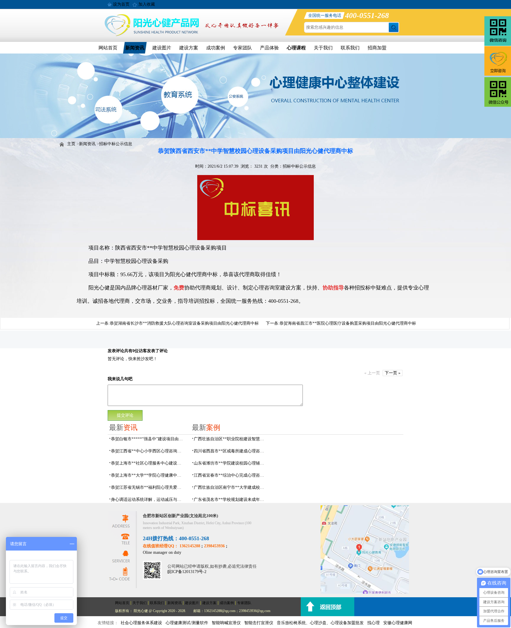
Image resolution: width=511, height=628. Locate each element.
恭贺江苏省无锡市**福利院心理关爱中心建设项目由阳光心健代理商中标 (148, 487)
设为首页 (121, 4)
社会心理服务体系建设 (141, 623)
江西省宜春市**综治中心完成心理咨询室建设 (231, 475)
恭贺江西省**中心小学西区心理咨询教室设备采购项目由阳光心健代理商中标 (148, 451)
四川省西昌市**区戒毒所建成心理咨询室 (231, 451)
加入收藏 (146, 4)
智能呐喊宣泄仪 (226, 623)
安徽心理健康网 (397, 623)
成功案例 (215, 47)
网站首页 (107, 47)
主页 (71, 144)
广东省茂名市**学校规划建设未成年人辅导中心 (231, 499)
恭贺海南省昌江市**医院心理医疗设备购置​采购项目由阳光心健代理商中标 (347, 323)
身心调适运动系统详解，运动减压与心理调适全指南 (148, 499)
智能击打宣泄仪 (258, 623)
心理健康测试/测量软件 (187, 623)
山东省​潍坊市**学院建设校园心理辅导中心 (231, 463)
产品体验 (269, 47)
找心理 (373, 623)
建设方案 (188, 47)
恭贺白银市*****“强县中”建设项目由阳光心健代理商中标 (148, 439)
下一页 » (392, 373)
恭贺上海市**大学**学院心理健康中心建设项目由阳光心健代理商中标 (148, 475)
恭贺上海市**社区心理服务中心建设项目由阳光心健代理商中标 (148, 463)
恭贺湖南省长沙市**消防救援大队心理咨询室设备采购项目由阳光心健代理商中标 (184, 323)
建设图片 (161, 47)
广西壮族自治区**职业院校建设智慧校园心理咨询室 (231, 439)
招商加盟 (377, 47)
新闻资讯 (134, 47)
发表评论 (116, 351)
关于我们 (323, 47)
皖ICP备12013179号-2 (186, 571)
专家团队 (242, 47)
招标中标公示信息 (115, 144)
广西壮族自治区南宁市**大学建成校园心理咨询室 (231, 487)
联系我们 (350, 47)
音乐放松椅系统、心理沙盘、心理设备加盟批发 (320, 623)
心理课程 (296, 47)
